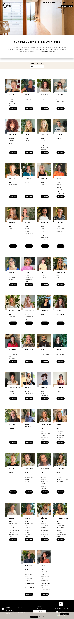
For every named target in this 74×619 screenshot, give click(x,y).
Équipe (39, 6)
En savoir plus (42, 616)
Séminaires (47, 6)
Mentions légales (23, 611)
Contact (63, 2)
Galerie (44, 2)
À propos (53, 2)
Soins (34, 6)
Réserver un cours (67, 6)
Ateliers (28, 6)
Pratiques (21, 6)
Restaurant (56, 6)
